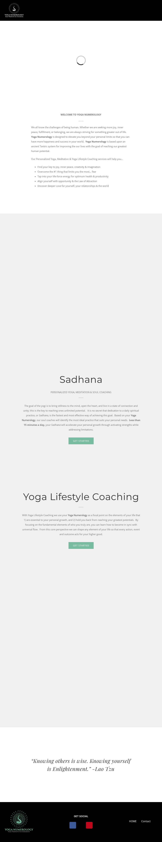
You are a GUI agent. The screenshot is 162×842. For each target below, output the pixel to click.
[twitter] (81, 825)
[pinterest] (89, 825)
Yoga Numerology (77, 515)
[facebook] (72, 825)
